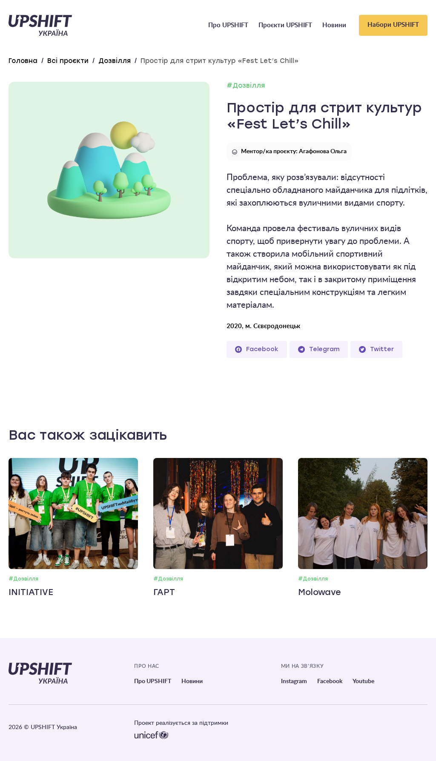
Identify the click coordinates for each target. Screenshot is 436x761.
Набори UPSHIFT (393, 25)
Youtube (363, 681)
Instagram (294, 681)
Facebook (262, 349)
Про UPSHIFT (228, 25)
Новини (334, 25)
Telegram (324, 349)
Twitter (382, 349)
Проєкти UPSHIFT (285, 25)
